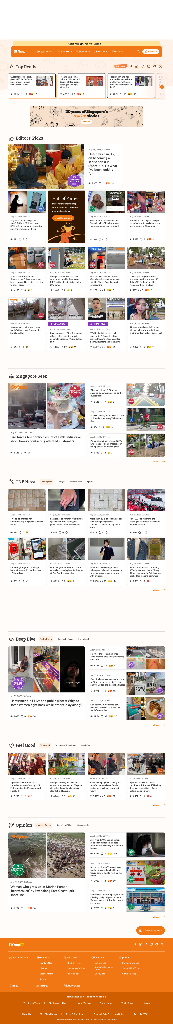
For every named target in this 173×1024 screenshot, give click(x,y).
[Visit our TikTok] (142, 66)
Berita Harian (106, 1003)
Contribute (152, 51)
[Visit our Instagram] (148, 66)
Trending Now (46, 963)
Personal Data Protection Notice (109, 1014)
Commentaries (129, 974)
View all (157, 462)
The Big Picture (74, 963)
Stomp (146, 1003)
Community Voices (76, 968)
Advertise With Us (142, 1014)
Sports (42, 979)
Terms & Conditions (75, 1014)
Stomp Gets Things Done (104, 968)
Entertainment (46, 974)
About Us (26, 1014)
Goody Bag (100, 974)
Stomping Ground (130, 963)
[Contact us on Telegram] (131, 66)
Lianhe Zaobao (84, 1003)
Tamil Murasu (128, 1003)
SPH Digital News (48, 1014)
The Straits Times (32, 1003)
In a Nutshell (73, 974)
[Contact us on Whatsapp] (136, 66)
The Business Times (58, 1003)
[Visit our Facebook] (154, 66)
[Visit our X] (160, 66)
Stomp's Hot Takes (131, 968)
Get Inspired (100, 963)
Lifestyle (43, 968)
